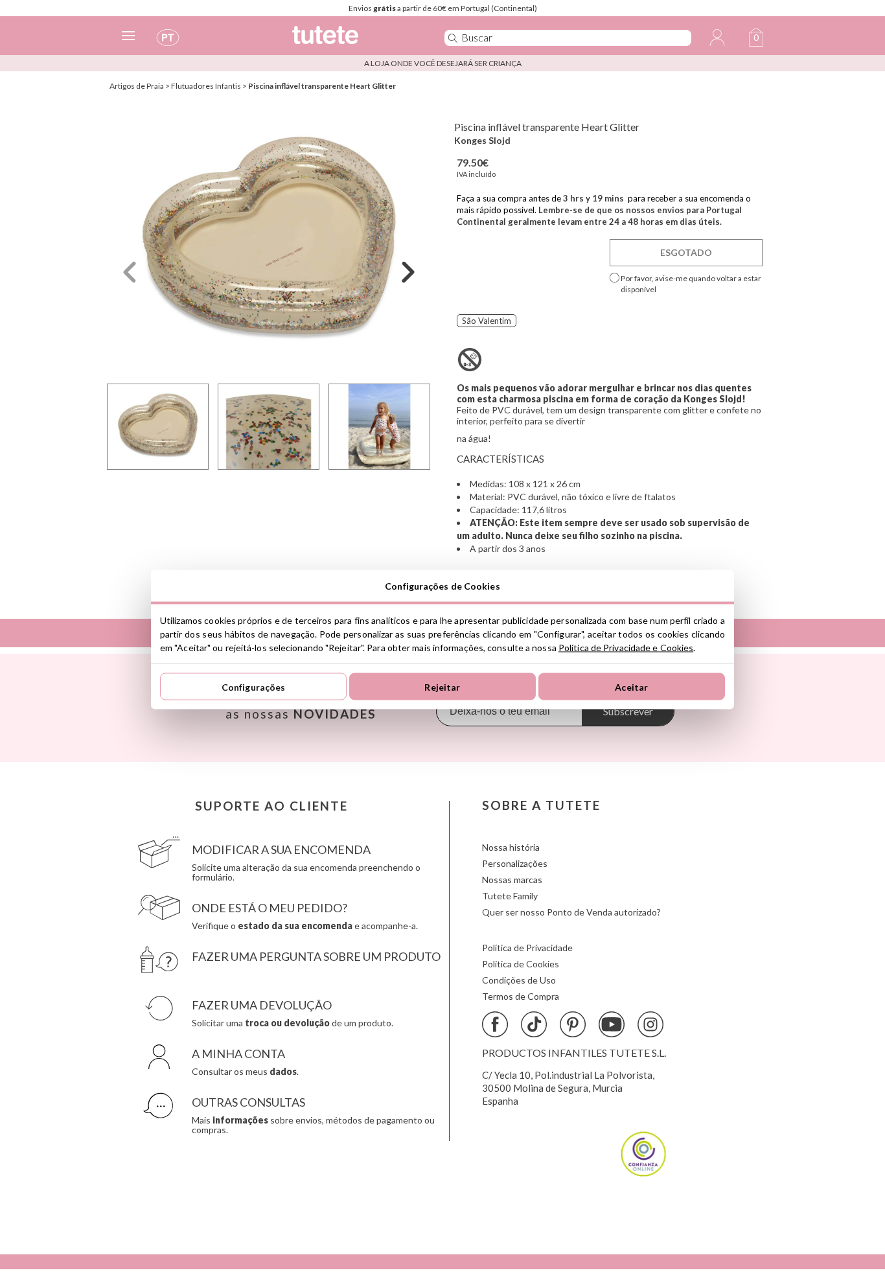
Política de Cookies (520, 964)
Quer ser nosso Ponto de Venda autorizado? (571, 912)
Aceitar (631, 686)
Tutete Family (510, 896)
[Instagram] (650, 1024)
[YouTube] (612, 1024)
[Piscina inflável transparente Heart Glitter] (269, 242)
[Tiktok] (534, 1024)
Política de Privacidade (527, 947)
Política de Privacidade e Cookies (625, 647)
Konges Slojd (482, 140)
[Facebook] (495, 1024)
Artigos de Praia (136, 86)
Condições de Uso (519, 980)
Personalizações (514, 863)
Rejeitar (442, 686)
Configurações (254, 686)
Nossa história (511, 847)
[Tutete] (354, 40)
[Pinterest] (573, 1024)
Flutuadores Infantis (206, 86)
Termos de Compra (520, 996)
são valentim (486, 321)
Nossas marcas (512, 879)
